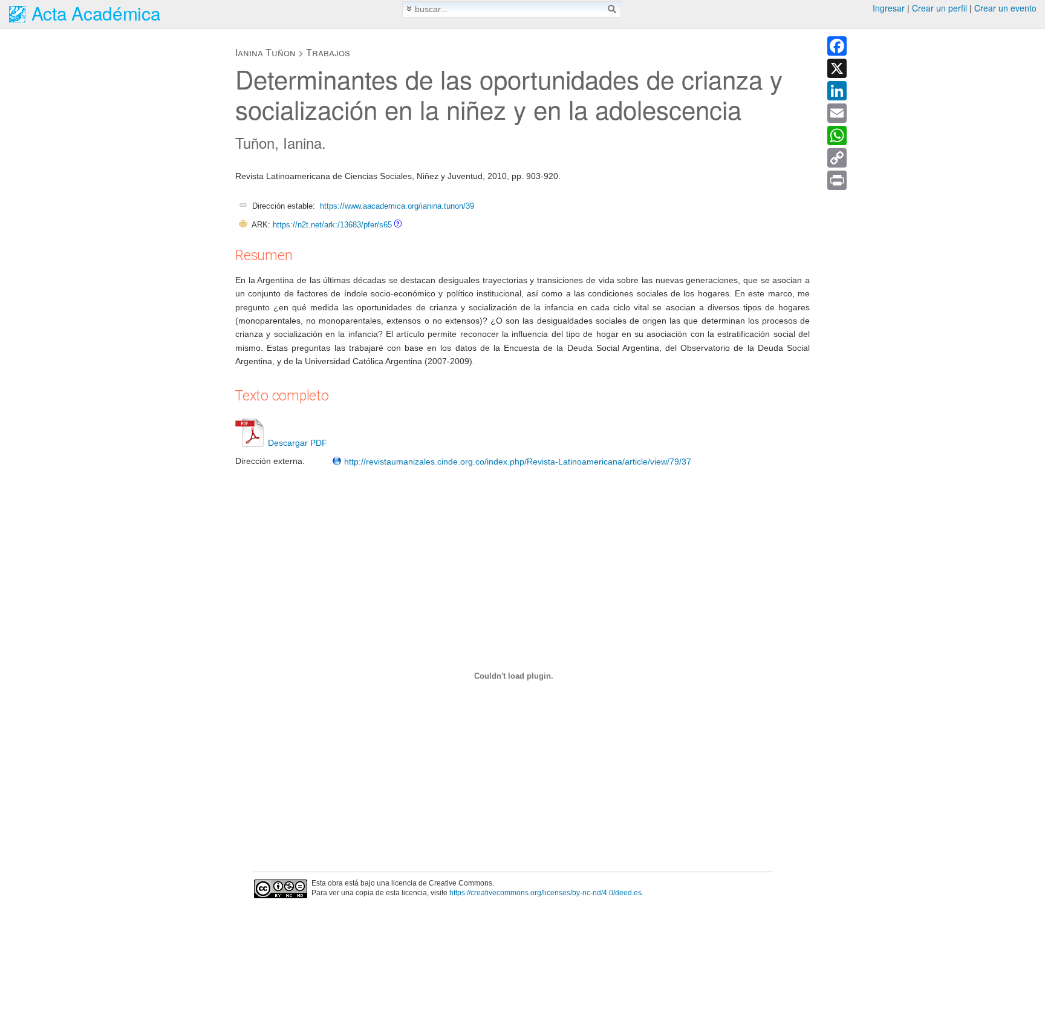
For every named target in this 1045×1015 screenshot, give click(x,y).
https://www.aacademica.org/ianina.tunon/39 (397, 206)
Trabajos (328, 52)
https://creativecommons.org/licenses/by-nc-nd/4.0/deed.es (545, 893)
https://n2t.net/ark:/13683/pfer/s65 (332, 224)
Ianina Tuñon (265, 52)
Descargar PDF (297, 443)
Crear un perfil (939, 8)
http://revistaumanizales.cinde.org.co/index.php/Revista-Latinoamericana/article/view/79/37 (516, 461)
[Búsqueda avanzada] (409, 9)
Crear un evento (1005, 8)
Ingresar (889, 8)
